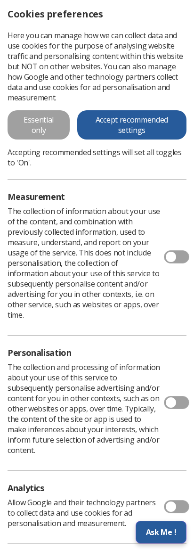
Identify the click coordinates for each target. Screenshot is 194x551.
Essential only (39, 125)
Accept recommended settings (132, 125)
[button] (161, 532)
